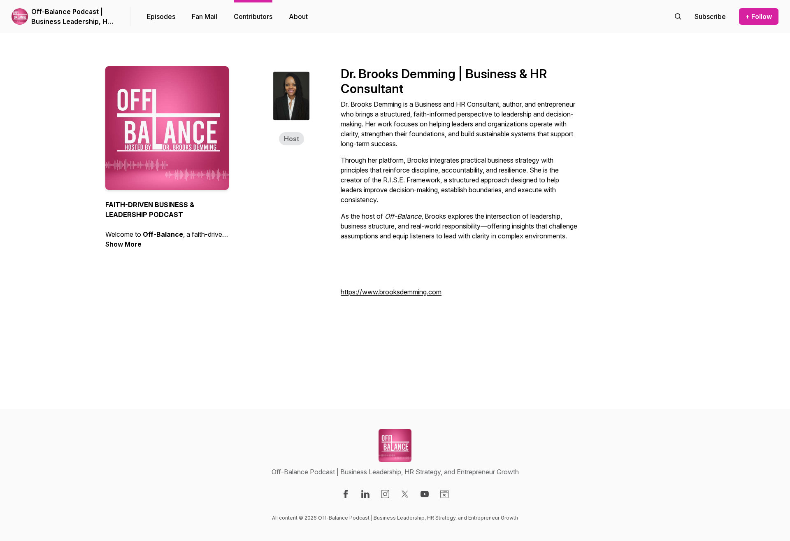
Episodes (161, 16)
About (298, 16)
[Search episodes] (678, 16)
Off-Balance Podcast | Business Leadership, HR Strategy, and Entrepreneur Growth (71, 16)
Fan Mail (204, 16)
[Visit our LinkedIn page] (365, 494)
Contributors (253, 16)
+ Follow (759, 16)
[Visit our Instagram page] (385, 494)
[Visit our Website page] (444, 494)
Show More (123, 244)
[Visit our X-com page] (405, 494)
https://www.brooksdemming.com (391, 292)
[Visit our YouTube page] (425, 494)
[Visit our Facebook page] (346, 494)
